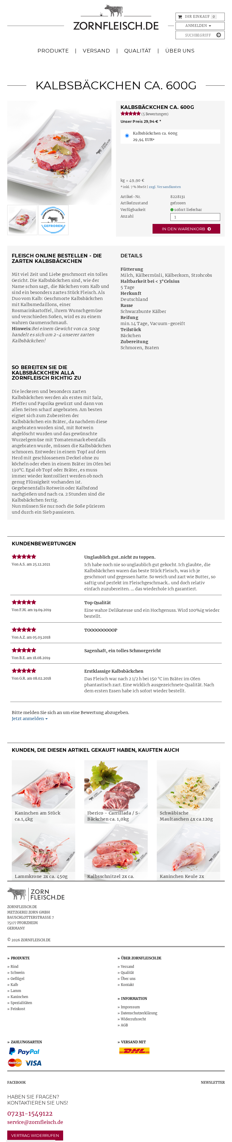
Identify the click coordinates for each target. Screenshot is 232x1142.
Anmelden (196, 26)
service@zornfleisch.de (35, 1122)
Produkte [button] (53, 51)
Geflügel (17, 979)
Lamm (16, 991)
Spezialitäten (21, 1003)
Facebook (16, 1082)
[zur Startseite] (116, 20)
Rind (14, 967)
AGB (124, 1025)
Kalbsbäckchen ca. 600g (155, 136)
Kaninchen (19, 997)
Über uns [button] (180, 51)
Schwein (17, 973)
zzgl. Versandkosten (165, 187)
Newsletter (213, 1082)
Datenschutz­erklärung (139, 1013)
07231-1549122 (30, 1113)
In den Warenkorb (184, 228)
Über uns (128, 979)
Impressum (130, 1007)
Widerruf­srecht (133, 1019)
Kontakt (127, 985)
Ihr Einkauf (197, 16)
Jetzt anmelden (28, 718)
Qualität (138, 51)
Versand (96, 51)
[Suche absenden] (218, 35)
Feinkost (18, 1009)
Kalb (14, 985)
